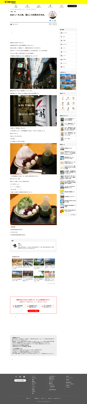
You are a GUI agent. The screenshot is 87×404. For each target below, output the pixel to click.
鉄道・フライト (68, 110)
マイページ (52, 388)
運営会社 (67, 376)
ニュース (50, 381)
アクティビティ (62, 109)
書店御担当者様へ (69, 382)
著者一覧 (50, 383)
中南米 (64, 40)
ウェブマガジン (27, 6)
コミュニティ (62, 6)
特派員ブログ (39, 6)
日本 (13, 9)
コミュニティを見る (72, 6)
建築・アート (68, 99)
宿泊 (73, 99)
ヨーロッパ (65, 32)
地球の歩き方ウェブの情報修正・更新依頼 (21, 345)
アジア (64, 55)
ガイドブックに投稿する (70, 383)
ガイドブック (50, 6)
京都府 (16, 9)
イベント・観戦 (62, 105)
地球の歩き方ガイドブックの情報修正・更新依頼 (22, 346)
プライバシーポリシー (69, 377)
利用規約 (67, 379)
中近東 (64, 59)
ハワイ (64, 48)
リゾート (64, 51)
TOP (11, 9)
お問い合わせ (68, 387)
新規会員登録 (52, 386)
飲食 (62, 99)
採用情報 (67, 385)
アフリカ (64, 63)
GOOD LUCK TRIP (52, 389)
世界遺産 (68, 104)
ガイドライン (68, 380)
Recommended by (50, 283)
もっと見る (73, 214)
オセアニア (65, 44)
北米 (64, 36)
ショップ (73, 109)
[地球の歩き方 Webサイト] (10, 2)
